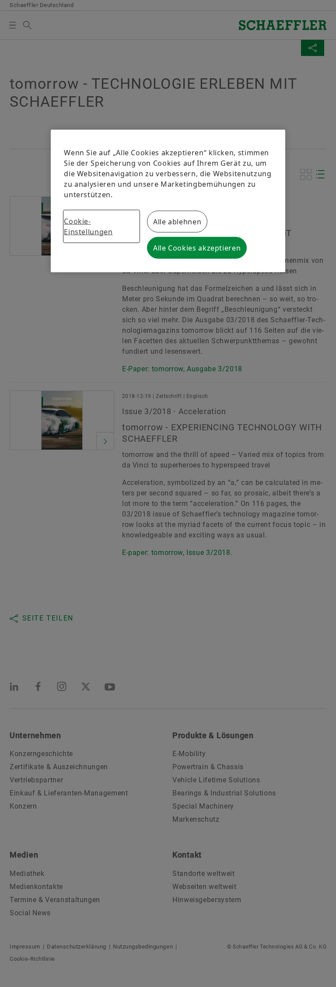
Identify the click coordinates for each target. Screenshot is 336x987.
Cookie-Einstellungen (88, 226)
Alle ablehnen (177, 221)
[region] (168, 200)
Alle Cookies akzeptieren (197, 247)
